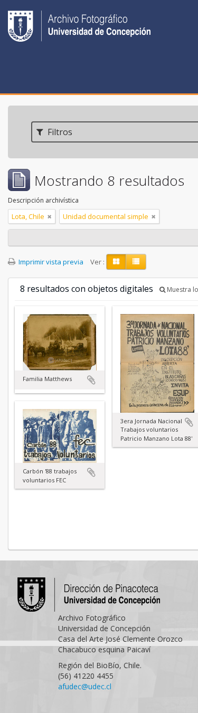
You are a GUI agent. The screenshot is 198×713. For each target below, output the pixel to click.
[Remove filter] (50, 216)
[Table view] (136, 262)
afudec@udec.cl (84, 686)
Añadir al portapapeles (91, 380)
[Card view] (116, 262)
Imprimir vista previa (50, 262)
